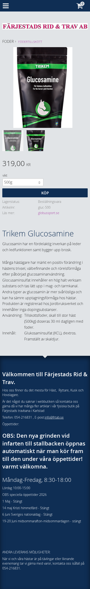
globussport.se (48, 213)
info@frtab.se (54, 417)
